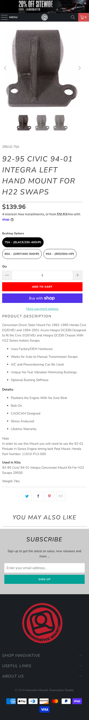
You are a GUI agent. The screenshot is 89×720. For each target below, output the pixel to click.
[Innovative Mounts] (44, 17)
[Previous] (5, 68)
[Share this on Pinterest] (49, 496)
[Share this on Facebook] (38, 496)
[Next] (79, 68)
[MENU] (2, 17)
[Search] (73, 17)
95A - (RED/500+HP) (60, 254)
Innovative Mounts (36, 690)
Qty (4, 266)
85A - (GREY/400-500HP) (22, 254)
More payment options (42, 309)
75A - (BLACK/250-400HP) (23, 242)
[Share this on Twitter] (27, 496)
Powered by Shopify (61, 690)
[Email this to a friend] (60, 496)
